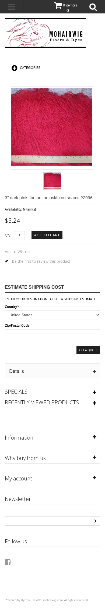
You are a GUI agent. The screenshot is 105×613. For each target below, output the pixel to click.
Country (11, 306)
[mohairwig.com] (45, 33)
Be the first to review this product (41, 261)
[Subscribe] (95, 520)
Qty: (8, 235)
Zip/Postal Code (17, 325)
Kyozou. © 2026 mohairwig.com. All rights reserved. (55, 600)
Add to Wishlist (18, 251)
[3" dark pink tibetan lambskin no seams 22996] (52, 173)
